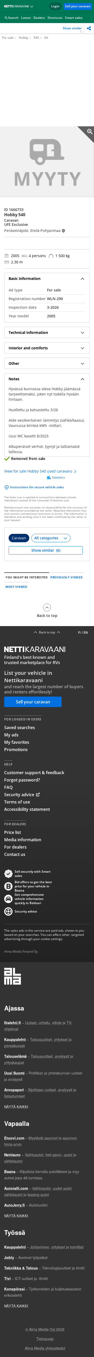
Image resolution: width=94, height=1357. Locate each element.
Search (13, 17)
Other (14, 363)
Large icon (85, 134)
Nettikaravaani (17, 6)
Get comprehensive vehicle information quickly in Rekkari (29, 899)
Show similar (72, 29)
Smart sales (74, 17)
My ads (11, 734)
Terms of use (17, 802)
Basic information (24, 278)
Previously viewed (66, 577)
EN (86, 632)
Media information (22, 839)
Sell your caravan (78, 6)
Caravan (19, 537)
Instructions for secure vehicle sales (37, 487)
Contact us (14, 854)
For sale (8, 38)
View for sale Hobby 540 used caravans (38, 471)
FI (79, 632)
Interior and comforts (28, 347)
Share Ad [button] (89, 28)
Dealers (39, 17)
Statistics (58, 477)
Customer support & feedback (34, 772)
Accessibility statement (27, 809)
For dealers (15, 847)
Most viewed (16, 587)
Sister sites (32, 6)
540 (36, 38)
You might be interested (26, 577)
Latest (26, 17)
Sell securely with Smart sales (33, 874)
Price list (12, 832)
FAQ (8, 787)
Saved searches (19, 727)
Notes (14, 378)
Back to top (47, 615)
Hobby (23, 38)
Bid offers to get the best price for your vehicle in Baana (33, 886)
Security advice (19, 794)
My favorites (16, 742)
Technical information (28, 332)
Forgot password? (22, 780)
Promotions (16, 749)
